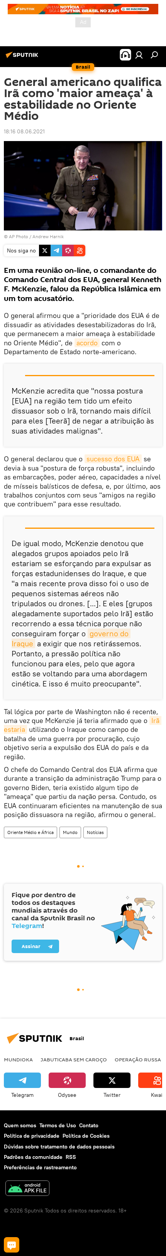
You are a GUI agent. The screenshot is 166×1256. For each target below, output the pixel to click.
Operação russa (138, 1059)
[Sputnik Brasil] (23, 57)
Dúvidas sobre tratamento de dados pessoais (59, 1146)
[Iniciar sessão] (139, 54)
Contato (88, 1125)
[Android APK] (27, 1189)
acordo (87, 342)
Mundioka (18, 1059)
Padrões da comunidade (33, 1156)
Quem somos (20, 1125)
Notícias (95, 832)
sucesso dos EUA (113, 458)
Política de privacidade (31, 1135)
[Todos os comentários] (11, 1245)
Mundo (70, 832)
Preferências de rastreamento (40, 1167)
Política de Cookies (86, 1135)
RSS (71, 1156)
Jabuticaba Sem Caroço (74, 1059)
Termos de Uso (57, 1125)
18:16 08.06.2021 (24, 131)
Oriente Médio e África (30, 832)
